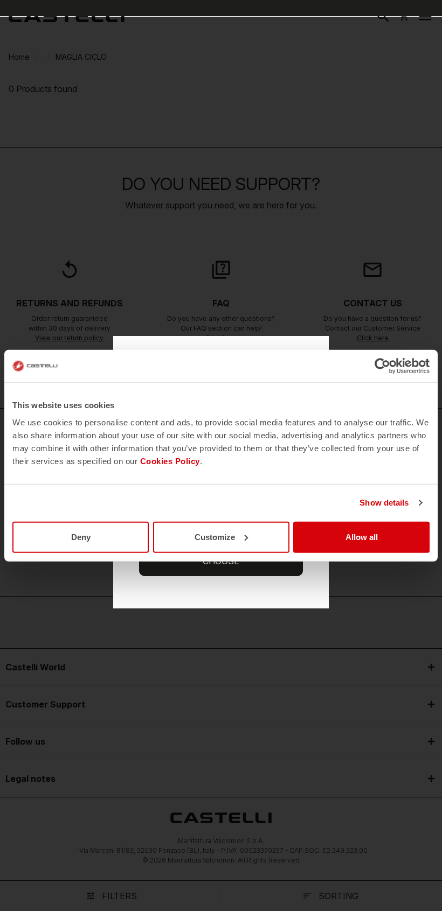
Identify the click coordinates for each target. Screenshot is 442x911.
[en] (67, 16)
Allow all (362, 536)
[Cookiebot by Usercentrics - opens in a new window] (382, 366)
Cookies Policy (170, 460)
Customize (215, 536)
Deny (81, 536)
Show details (384, 502)
